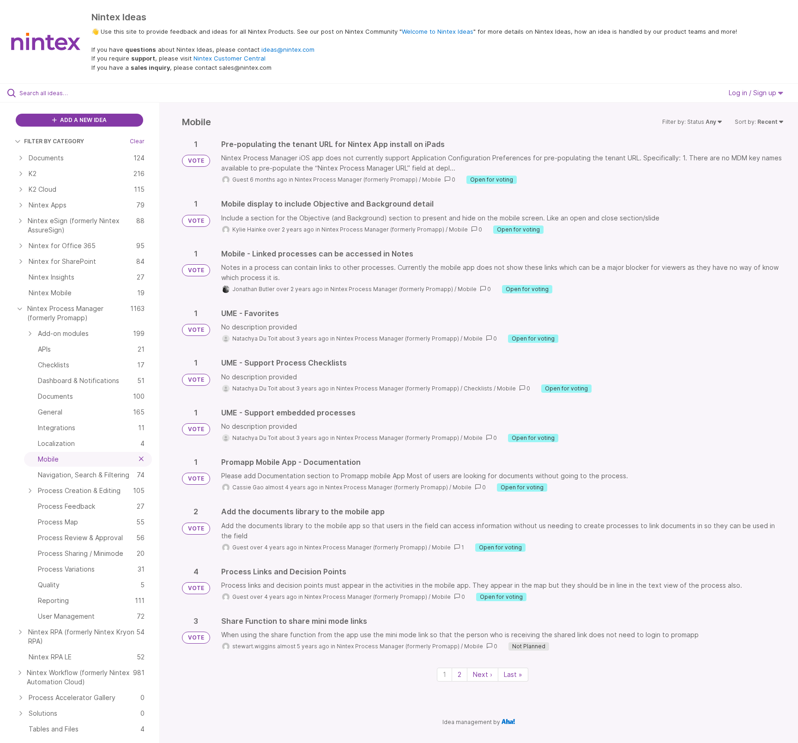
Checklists (478, 388)
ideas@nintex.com (287, 49)
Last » (513, 674)
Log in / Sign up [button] (753, 93)
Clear (137, 141)
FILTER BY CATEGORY (54, 141)
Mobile (431, 179)
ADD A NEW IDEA (83, 119)
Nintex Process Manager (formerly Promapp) (356, 179)
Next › (482, 674)
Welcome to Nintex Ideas (437, 31)
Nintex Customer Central (229, 58)
